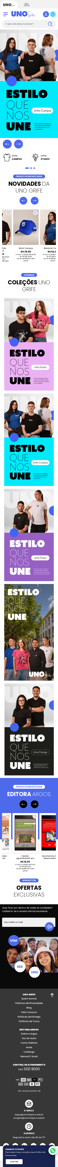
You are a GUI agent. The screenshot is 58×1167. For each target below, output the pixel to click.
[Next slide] (18, 144)
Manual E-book (29, 1055)
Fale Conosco (29, 1011)
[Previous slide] (7, 144)
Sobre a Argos (29, 1033)
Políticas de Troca (29, 1020)
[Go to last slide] (23, 200)
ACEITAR (14, 1161)
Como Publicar (29, 1042)
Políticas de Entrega (29, 1016)
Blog (29, 1007)
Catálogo (29, 1051)
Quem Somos (29, 998)
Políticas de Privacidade (29, 1002)
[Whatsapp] (52, 1150)
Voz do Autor (29, 1037)
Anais (29, 1046)
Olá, (46, 14)
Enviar (49, 926)
